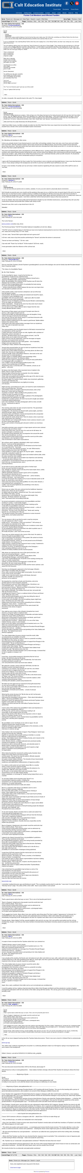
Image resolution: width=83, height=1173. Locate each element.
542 (39, 21)
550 (65, 21)
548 (58, 21)
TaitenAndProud (13, 259)
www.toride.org (6, 881)
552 (72, 21)
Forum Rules (74, 9)
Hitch (10, 135)
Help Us (70, 13)
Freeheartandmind (14, 25)
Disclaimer (66, 9)
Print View (45, 19)
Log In (38, 19)
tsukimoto (11, 1062)
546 (53, 21)
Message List (18, 19)
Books (64, 13)
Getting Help (27, 13)
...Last (75, 21)
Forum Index (57, 9)
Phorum (47, 1171)
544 (46, 21)
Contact (47, 13)
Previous (74, 19)
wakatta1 (11, 180)
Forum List (9, 19)
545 (49, 21)
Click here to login (15, 1167)
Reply (9, 102)
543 (43, 21)
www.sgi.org (5, 1042)
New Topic (26, 19)
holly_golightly (13, 1004)
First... (35, 21)
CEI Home (19, 13)
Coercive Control (38, 13)
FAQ (76, 13)
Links (59, 13)
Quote (14, 102)
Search (33, 19)
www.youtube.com (7, 224)
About (53, 13)
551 (68, 21)
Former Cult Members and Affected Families (41, 15)
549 (62, 21)
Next (79, 19)
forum (37, 1171)
